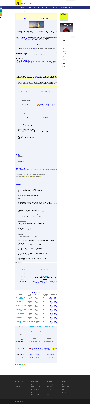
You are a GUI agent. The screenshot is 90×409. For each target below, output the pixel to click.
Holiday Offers (49, 389)
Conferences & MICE (34, 384)
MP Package (33, 391)
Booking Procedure (66, 53)
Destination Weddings (35, 389)
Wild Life (48, 394)
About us (64, 50)
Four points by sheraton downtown (21, 322)
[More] (24, 364)
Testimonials (65, 48)
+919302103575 (63, 0)
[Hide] (0, 17)
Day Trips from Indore (35, 392)
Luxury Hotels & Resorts (20, 381)
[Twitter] (18, 364)
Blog (63, 56)
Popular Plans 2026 (63, 7)
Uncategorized (49, 392)
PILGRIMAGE (47, 7)
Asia (35, 7)
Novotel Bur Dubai (21, 313)
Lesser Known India (50, 386)
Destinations (40, 7)
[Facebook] (16, 364)
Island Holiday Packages (35, 394)
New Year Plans (49, 387)
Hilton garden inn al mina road (21, 310)
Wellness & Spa (18, 384)
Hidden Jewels (33, 395)
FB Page (64, 57)
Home (22, 7)
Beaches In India (49, 381)
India (26, 7)
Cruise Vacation (18, 387)
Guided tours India (34, 383)
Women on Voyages (34, 381)
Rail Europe (18, 386)
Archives (61, 42)
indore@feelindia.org (56, 0)
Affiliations (64, 51)
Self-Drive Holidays (19, 383)
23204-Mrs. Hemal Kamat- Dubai (51, 367)
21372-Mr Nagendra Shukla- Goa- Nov (22, 367)
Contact (70, 7)
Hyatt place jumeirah (21, 301)
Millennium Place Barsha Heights (35, 326)
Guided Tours (54, 7)
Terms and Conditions (66, 54)
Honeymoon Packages (50, 384)
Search (61, 35)
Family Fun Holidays (50, 383)
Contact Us (64, 59)
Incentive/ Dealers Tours (35, 386)
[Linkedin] (20, 364)
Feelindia (21, 401)
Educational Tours (34, 387)
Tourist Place (49, 391)
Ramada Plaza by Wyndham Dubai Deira (21, 298)
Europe (30, 7)
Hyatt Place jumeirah (44, 276)
